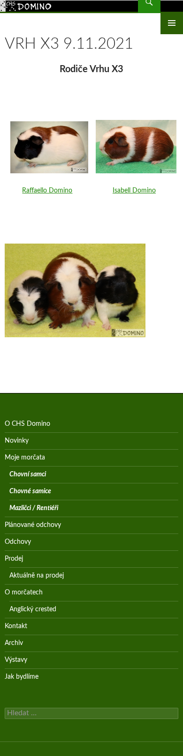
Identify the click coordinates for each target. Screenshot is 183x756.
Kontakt (16, 626)
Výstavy (16, 660)
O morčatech (24, 592)
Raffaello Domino (47, 190)
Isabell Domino (134, 190)
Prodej (14, 559)
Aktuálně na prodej (36, 575)
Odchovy (18, 542)
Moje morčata (25, 457)
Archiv (14, 643)
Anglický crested (32, 609)
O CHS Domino (27, 424)
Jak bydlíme (21, 677)
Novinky (17, 440)
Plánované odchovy (33, 525)
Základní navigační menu (171, 23)
